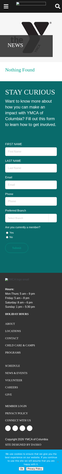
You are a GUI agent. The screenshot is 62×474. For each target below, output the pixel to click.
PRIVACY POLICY (16, 413)
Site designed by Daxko (23, 444)
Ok (21, 468)
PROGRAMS (13, 352)
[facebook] (29, 428)
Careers (11, 387)
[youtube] (22, 428)
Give (8, 394)
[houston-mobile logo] (31, 3)
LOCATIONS (13, 331)
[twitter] (8, 428)
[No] (57, 462)
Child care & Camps (20, 345)
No (11, 237)
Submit (16, 248)
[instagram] (15, 428)
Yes (11, 232)
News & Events (16, 373)
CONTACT (11, 338)
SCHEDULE (12, 365)
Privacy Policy (35, 468)
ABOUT (10, 323)
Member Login (16, 406)
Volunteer (13, 380)
